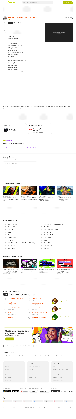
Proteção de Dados (58, 372)
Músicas (7, 366)
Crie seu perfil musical (34, 366)
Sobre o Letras (56, 374)
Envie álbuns (32, 369)
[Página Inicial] (3, 346)
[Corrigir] (5, 35)
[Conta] (71, 2)
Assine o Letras (32, 377)
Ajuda (54, 366)
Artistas (7, 369)
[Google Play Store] (7, 391)
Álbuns (6, 372)
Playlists (7, 374)
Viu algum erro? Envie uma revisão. (12, 109)
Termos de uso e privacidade (60, 369)
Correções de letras (34, 374)
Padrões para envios (58, 380)
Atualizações (8, 377)
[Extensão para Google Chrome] (24, 391)
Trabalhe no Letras (57, 377)
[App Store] (15, 391)
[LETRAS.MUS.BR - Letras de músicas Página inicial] (11, 2)
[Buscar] (51, 2)
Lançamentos (8, 380)
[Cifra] (5, 30)
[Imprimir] (5, 32)
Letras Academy (38, 140)
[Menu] (5, 2)
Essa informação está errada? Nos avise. (59, 106)
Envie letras (32, 372)
